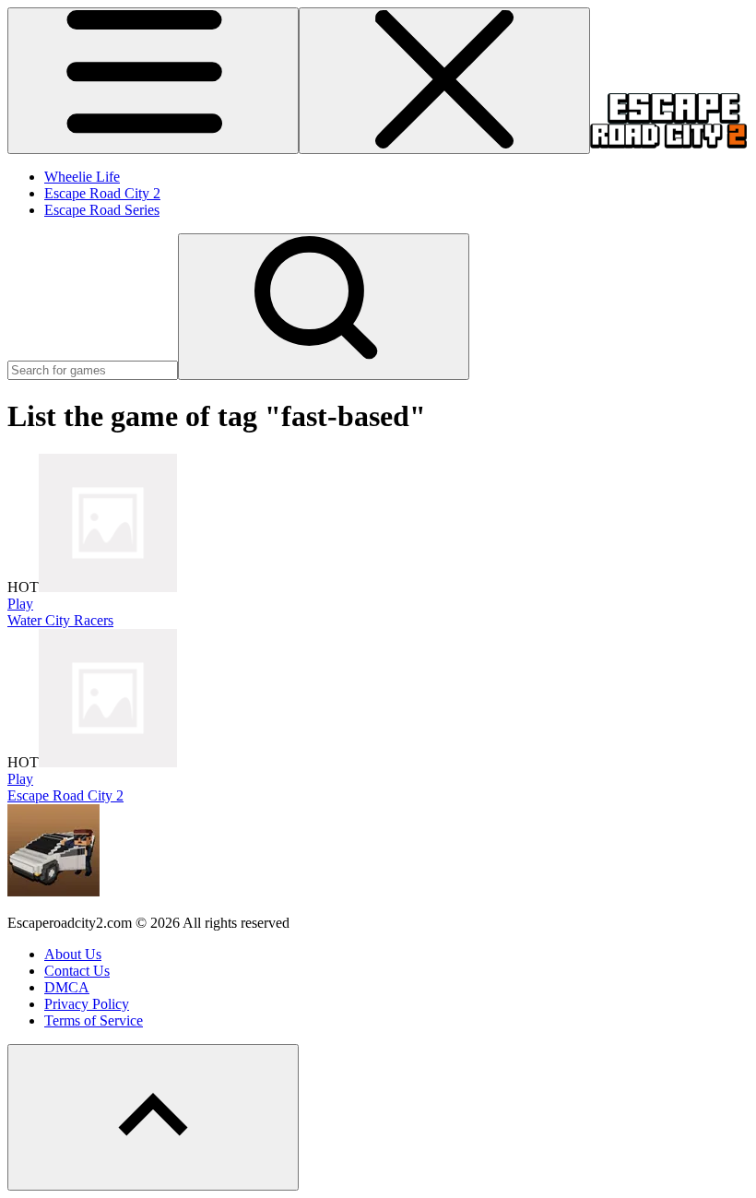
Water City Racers (60, 620)
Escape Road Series (101, 210)
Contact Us (77, 971)
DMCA (66, 987)
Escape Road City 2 (102, 193)
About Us (72, 954)
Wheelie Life (82, 176)
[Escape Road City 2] (668, 143)
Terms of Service (93, 1020)
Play (20, 603)
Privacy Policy (86, 1004)
